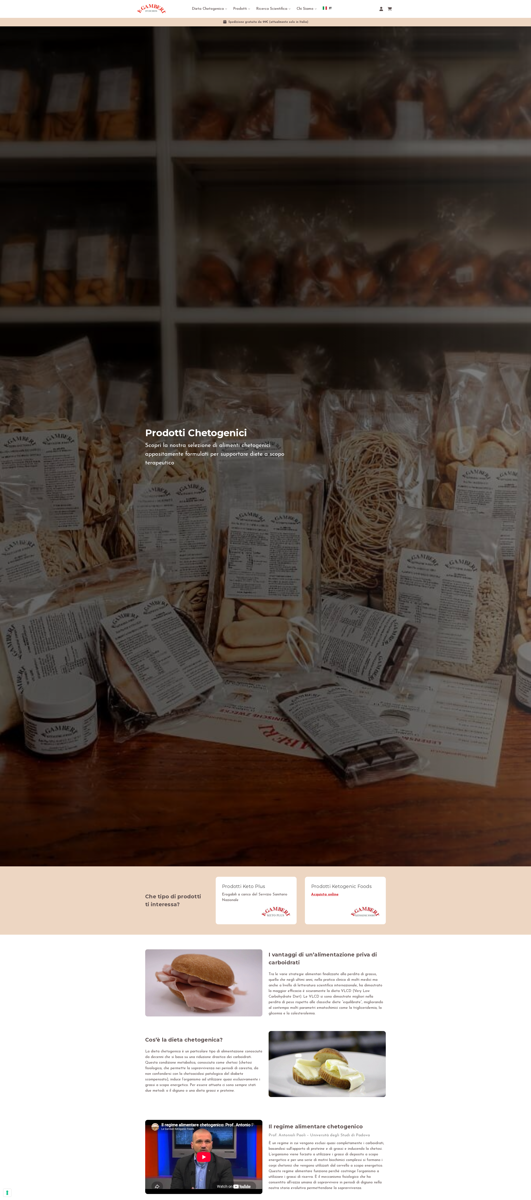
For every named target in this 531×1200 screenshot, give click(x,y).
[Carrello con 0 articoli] (389, 9)
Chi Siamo (305, 9)
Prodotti (240, 9)
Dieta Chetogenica (208, 9)
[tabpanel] (265, 446)
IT (330, 8)
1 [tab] (265, 860)
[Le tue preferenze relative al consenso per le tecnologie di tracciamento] (7, 1193)
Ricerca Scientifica (271, 9)
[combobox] (327, 8)
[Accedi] (381, 9)
